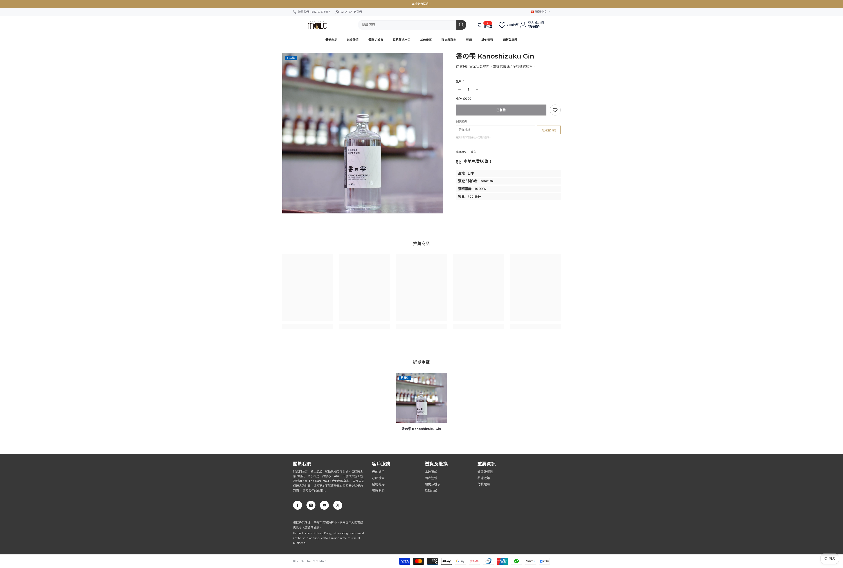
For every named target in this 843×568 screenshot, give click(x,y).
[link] (307, 326)
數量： (460, 81)
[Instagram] (310, 505)
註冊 (541, 22)
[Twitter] (337, 505)
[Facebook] (297, 505)
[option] (362, 133)
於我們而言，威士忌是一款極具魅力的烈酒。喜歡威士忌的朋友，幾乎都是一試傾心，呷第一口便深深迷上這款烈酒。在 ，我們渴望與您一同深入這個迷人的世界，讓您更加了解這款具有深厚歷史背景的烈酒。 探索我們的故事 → (328, 481)
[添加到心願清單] (555, 110)
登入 (531, 22)
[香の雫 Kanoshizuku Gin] (421, 398)
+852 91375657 (320, 12)
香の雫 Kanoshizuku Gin (421, 429)
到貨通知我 (548, 130)
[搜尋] (412, 25)
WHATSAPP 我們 (351, 12)
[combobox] (407, 25)
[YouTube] (324, 505)
